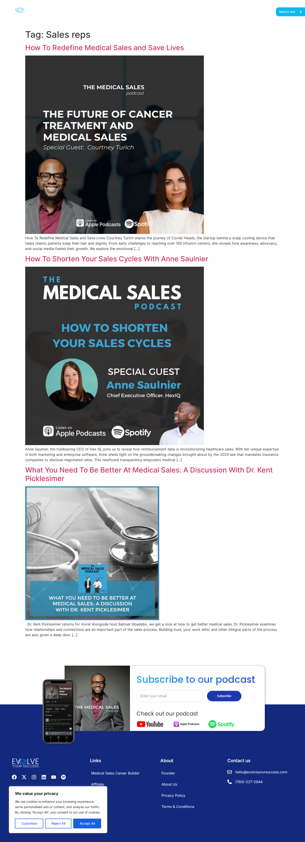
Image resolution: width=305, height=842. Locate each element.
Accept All (87, 823)
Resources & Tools (211, 11)
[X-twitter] (24, 777)
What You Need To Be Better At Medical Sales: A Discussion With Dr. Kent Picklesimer (149, 474)
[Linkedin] (43, 777)
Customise (29, 823)
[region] (58, 809)
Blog (247, 11)
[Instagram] (33, 777)
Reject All (58, 823)
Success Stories (182, 11)
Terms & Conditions (177, 806)
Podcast (233, 11)
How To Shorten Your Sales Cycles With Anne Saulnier (116, 258)
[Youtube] (53, 777)
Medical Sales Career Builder (147, 11)
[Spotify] (63, 777)
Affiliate (97, 784)
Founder (168, 773)
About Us (260, 11)
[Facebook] (14, 777)
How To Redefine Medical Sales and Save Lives (104, 47)
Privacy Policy (173, 795)
